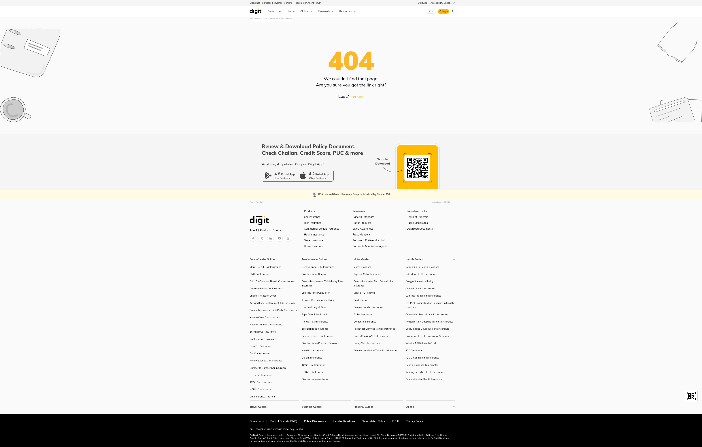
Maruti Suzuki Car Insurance (265, 266)
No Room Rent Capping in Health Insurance (429, 321)
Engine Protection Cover (263, 295)
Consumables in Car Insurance (266, 288)
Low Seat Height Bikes (314, 307)
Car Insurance (312, 217)
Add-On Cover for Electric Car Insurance (272, 281)
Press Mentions (361, 234)
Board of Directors (417, 217)
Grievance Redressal (260, 2)
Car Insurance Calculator (263, 338)
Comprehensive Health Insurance (423, 379)
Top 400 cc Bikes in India (315, 314)
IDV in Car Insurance (261, 382)
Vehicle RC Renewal (364, 292)
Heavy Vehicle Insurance (367, 343)
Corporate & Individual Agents (370, 246)
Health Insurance (314, 234)
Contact (265, 230)
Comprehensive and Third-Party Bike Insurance (322, 283)
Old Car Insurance (259, 353)
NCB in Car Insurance (261, 389)
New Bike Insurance (312, 350)
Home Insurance (313, 246)
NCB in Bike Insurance (314, 372)
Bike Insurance (312, 223)
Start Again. (357, 97)
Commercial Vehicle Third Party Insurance (376, 350)
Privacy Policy (414, 421)
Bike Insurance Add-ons (315, 379)
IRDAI (395, 421)
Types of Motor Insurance (367, 274)
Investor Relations (283, 2)
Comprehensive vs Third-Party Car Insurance (274, 310)
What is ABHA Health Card (420, 343)
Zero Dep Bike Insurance (315, 328)
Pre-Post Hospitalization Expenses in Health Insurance (429, 305)
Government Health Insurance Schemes (427, 336)
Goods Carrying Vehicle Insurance (372, 336)
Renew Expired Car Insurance (266, 360)
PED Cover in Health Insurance (422, 357)
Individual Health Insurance (420, 274)
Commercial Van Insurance (368, 307)
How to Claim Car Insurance (265, 317)
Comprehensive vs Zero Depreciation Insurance (374, 283)
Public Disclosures (417, 223)
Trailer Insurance (363, 314)
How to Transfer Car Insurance (266, 324)
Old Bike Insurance (312, 357)
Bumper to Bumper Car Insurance (268, 367)
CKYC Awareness (362, 228)
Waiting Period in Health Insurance (424, 372)
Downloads (257, 421)
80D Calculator (413, 350)
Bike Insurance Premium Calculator (321, 343)
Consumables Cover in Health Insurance (427, 328)
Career (277, 230)
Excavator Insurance (365, 321)
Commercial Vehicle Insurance (321, 228)
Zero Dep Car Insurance (263, 331)
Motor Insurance (362, 266)
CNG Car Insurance (260, 274)
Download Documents (420, 228)
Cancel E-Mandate (363, 217)
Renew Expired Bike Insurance (318, 336)
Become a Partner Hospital (368, 240)
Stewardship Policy (373, 421)
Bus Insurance (361, 300)
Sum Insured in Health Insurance (423, 295)
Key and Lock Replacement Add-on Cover (272, 302)
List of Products (361, 223)
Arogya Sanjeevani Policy (419, 281)
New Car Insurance (260, 346)
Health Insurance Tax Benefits (421, 364)
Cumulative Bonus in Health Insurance (426, 314)
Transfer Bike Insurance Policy (318, 300)
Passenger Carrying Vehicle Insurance (374, 328)
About (253, 230)
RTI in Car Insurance (261, 375)
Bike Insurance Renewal (315, 274)
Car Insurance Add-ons (262, 396)
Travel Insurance (313, 240)
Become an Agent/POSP (308, 2)
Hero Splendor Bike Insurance (318, 266)
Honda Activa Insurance (315, 321)
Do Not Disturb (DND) (284, 421)
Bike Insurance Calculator (316, 292)
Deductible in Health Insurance (422, 266)
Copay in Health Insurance (420, 288)
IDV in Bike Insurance (313, 364)
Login (445, 11)
